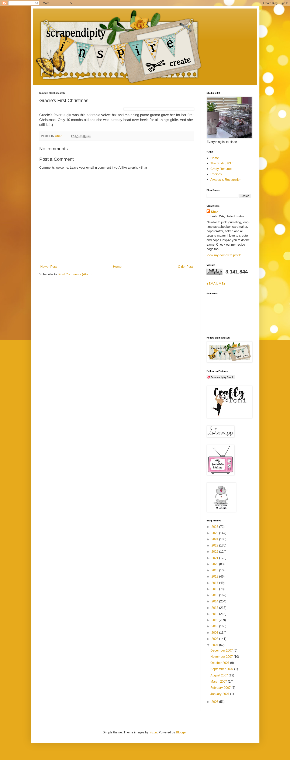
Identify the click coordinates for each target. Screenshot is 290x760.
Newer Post (48, 266)
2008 (215, 638)
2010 (215, 626)
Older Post (185, 266)
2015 (215, 595)
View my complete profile (224, 255)
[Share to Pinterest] (89, 136)
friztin (153, 732)
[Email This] (73, 136)
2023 (215, 545)
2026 (215, 526)
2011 (215, 620)
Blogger (181, 732)
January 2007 (220, 694)
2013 (215, 607)
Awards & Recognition (225, 179)
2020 (215, 564)
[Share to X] (81, 136)
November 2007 (222, 656)
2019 (215, 570)
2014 (215, 601)
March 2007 (219, 681)
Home (117, 266)
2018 (215, 576)
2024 (215, 539)
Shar (214, 211)
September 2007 (222, 669)
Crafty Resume (221, 169)
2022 (215, 551)
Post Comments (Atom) (75, 274)
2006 (215, 701)
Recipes (216, 174)
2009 (215, 632)
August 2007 (219, 675)
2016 (215, 589)
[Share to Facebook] (85, 136)
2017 (215, 583)
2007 (215, 645)
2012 (215, 614)
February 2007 (220, 687)
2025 (215, 533)
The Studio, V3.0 (221, 163)
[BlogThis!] (77, 136)
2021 (215, 558)
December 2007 (222, 650)
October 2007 (220, 663)
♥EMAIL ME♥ (216, 283)
